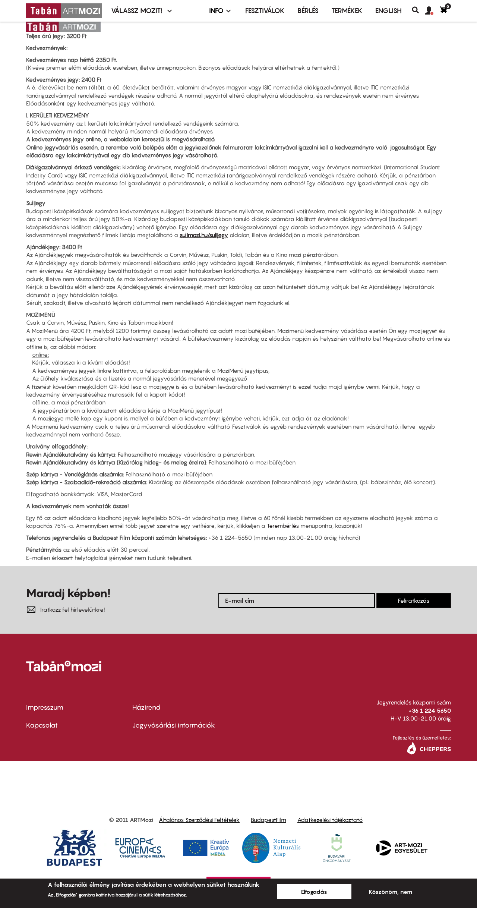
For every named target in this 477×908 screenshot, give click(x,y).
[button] (432, 11)
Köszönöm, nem (390, 891)
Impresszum (44, 707)
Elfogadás (314, 891)
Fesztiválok (265, 11)
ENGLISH (388, 11)
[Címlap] (64, 10)
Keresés (418, 10)
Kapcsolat (42, 725)
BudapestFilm (268, 819)
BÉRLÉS (308, 11)
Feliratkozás (413, 600)
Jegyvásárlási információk (173, 725)
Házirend (146, 707)
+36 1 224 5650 (429, 710)
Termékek (347, 11)
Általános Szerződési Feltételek (199, 819)
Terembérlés (283, 525)
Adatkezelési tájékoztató (330, 819)
